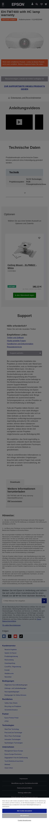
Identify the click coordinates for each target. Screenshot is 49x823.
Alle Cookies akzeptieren (24, 810)
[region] (24, 810)
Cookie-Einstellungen (24, 820)
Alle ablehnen (24, 815)
